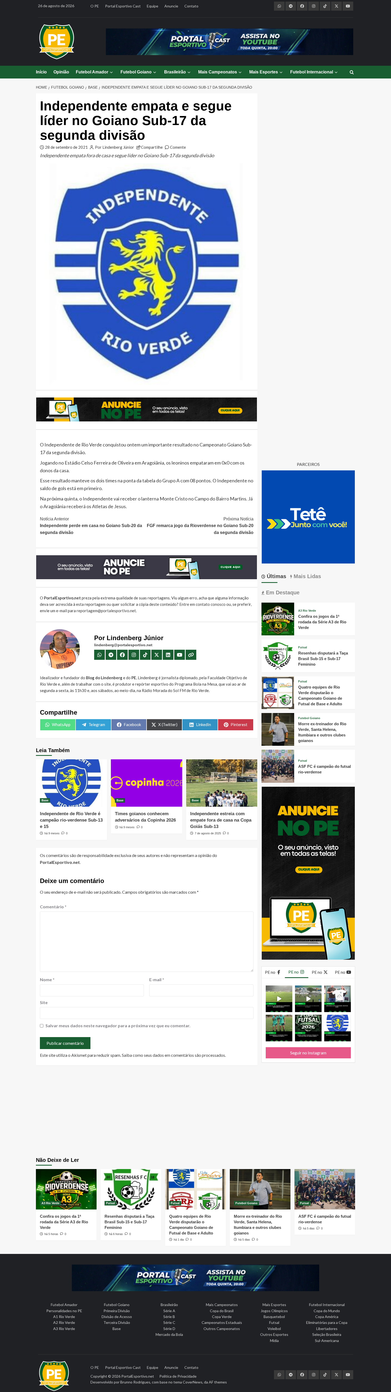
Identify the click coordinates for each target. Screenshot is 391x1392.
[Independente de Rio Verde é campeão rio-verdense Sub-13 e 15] (71, 783)
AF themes (218, 1382)
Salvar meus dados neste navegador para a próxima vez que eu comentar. (117, 1025)
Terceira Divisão (116, 1322)
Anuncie (171, 6)
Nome (47, 979)
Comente (178, 147)
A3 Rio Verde (307, 610)
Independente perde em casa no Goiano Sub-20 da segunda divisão (91, 526)
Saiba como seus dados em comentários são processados (173, 1055)
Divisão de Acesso (117, 1316)
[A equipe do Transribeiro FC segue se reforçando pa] (279, 1028)
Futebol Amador (92, 72)
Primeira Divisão (116, 1310)
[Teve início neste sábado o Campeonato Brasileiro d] (308, 998)
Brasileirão (175, 72)
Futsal (302, 647)
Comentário (53, 906)
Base (44, 800)
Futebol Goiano (136, 72)
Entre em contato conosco (202, 604)
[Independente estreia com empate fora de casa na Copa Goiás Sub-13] (221, 783)
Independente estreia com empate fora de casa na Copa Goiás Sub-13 (220, 820)
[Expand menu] (111, 72)
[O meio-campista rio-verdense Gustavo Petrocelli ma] (279, 998)
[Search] (351, 72)
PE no (270, 972)
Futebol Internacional (311, 72)
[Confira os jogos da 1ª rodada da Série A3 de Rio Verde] (277, 618)
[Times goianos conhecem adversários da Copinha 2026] (146, 783)
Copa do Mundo (327, 1310)
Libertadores (327, 1328)
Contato (191, 6)
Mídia (274, 1340)
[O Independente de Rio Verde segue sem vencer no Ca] (337, 1028)
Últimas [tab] (275, 576)
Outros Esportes (274, 1334)
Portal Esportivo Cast (123, 6)
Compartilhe (152, 147)
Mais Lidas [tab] (306, 576)
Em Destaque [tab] (282, 592)
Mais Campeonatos (217, 72)
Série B (169, 1316)
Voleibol (274, 1328)
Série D (169, 1328)
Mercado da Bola (169, 1334)
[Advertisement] (195, 1112)
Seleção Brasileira (326, 1334)
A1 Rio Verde (64, 1316)
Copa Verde (222, 1316)
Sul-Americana (327, 1340)
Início (41, 72)
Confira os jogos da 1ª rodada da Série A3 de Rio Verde (322, 622)
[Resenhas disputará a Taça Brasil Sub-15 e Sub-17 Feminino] (277, 655)
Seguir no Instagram (308, 1052)
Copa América (326, 1316)
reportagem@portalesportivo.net (106, 610)
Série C (169, 1322)
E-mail (156, 979)
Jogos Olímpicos (274, 1310)
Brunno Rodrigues (135, 1382)
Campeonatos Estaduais (222, 1322)
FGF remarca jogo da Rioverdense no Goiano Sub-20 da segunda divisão (200, 526)
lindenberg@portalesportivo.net (123, 645)
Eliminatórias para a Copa (326, 1322)
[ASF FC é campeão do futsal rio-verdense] (277, 765)
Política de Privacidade (178, 1376)
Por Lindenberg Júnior (114, 147)
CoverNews (192, 1382)
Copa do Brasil (222, 1310)
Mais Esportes (263, 72)
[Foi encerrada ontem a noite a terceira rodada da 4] (308, 1028)
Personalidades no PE (64, 1310)
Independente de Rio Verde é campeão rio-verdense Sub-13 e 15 (71, 820)
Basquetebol (274, 1316)
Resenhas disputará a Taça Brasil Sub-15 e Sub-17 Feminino (323, 658)
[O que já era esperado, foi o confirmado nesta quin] (337, 998)
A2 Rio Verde (64, 1322)
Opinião (61, 72)
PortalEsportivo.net (137, 1376)
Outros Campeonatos (221, 1328)
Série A (169, 1310)
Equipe (152, 6)
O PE (94, 6)
